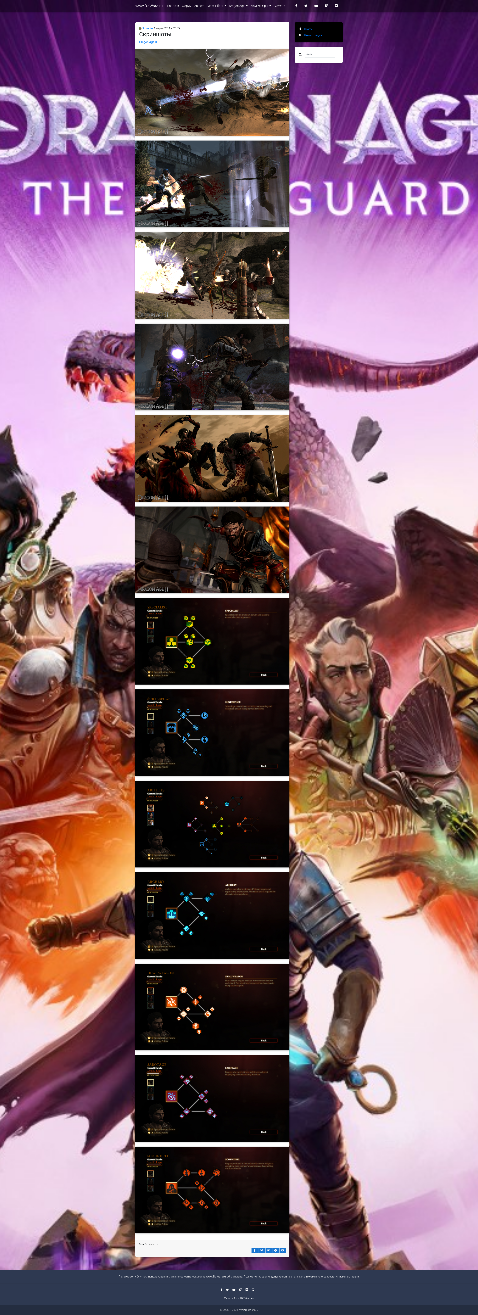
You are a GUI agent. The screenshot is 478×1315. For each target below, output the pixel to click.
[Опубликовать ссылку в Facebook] (255, 1250)
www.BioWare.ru (149, 6)
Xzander (147, 28)
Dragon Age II (148, 42)
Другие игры (260, 6)
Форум (186, 6)
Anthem (199, 6)
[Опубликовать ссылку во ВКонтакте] (269, 1250)
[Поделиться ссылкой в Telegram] (275, 1250)
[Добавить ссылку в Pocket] (283, 1250)
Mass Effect (215, 6)
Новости (173, 6)
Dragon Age (237, 6)
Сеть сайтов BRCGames (239, 1298)
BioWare (279, 6)
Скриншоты (152, 1244)
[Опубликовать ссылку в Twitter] (261, 1250)
